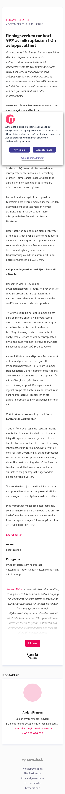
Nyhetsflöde (32, 787)
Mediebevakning (32, 768)
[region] (32, 138)
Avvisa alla (19, 149)
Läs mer (32, 643)
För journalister (32, 783)
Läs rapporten (14, 534)
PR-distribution (32, 773)
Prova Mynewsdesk (32, 778)
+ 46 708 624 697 (32, 733)
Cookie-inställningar (32, 157)
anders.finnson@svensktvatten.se (32, 728)
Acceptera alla (44, 149)
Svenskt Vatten (14, 589)
